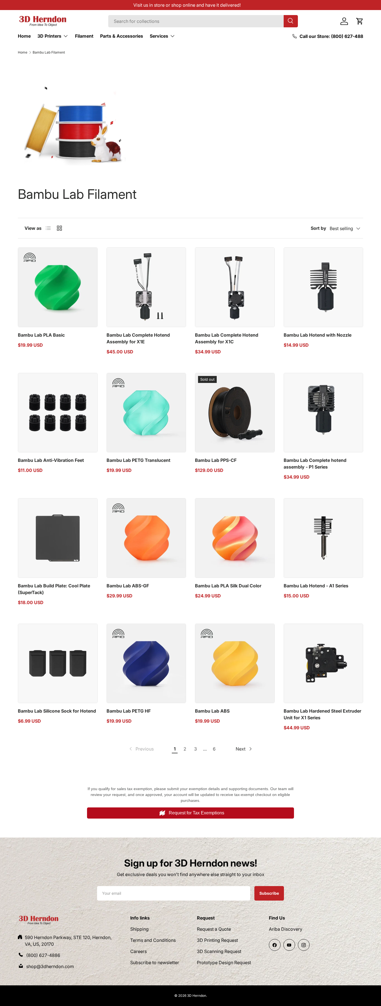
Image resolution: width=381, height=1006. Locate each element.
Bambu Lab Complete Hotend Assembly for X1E (138, 338)
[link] (141, 749)
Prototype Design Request (224, 962)
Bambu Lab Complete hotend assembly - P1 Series (315, 463)
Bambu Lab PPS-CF (216, 460)
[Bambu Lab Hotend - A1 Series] (323, 538)
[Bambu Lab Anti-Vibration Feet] (57, 412)
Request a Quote (214, 929)
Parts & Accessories (121, 36)
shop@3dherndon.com (50, 966)
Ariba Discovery (285, 929)
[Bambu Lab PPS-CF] (234, 412)
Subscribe (269, 893)
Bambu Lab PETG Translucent (138, 460)
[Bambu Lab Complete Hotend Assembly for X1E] (146, 287)
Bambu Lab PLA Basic (41, 335)
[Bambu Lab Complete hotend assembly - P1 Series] (323, 412)
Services (159, 36)
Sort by (318, 228)
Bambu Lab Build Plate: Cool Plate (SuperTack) (54, 589)
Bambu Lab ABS (212, 711)
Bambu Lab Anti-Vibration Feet (51, 460)
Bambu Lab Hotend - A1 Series (316, 585)
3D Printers (49, 36)
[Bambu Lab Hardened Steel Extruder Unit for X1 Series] (323, 663)
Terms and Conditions (153, 940)
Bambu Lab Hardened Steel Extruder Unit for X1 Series (322, 714)
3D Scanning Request (219, 951)
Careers (138, 951)
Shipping (139, 929)
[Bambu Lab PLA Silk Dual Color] (234, 538)
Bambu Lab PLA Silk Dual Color (228, 585)
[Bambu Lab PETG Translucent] (146, 412)
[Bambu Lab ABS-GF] (146, 538)
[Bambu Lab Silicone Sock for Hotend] (57, 663)
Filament (84, 36)
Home (24, 36)
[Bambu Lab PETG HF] (146, 663)
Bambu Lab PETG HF (129, 711)
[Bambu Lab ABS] (234, 663)
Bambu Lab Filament (49, 52)
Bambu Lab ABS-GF (128, 585)
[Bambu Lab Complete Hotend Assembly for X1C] (234, 287)
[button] (360, 21)
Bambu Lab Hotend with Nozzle (317, 335)
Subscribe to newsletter (154, 962)
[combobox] (203, 21)
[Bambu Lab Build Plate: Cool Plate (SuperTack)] (57, 538)
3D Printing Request (217, 940)
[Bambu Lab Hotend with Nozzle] (323, 287)
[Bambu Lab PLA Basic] (57, 287)
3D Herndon (196, 995)
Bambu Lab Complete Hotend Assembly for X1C (226, 338)
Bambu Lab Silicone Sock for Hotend (57, 711)
